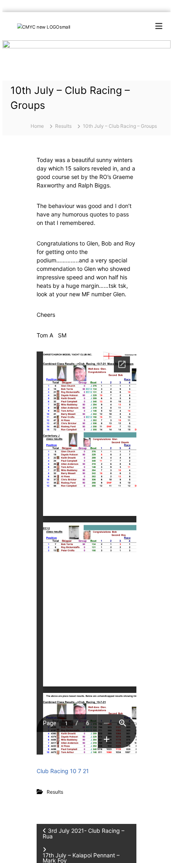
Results (63, 126)
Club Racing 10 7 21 (63, 770)
